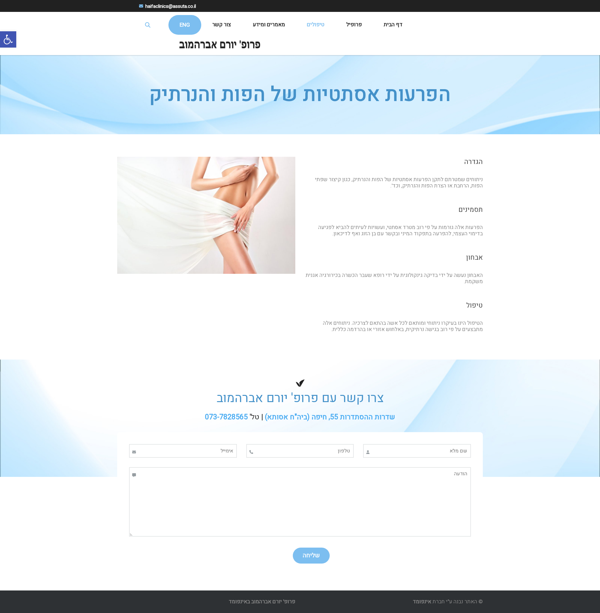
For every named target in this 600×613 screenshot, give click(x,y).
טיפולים (315, 24)
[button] (8, 39)
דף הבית (393, 24)
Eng (185, 25)
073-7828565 (226, 417)
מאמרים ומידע (269, 24)
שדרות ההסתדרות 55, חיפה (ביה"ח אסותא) (330, 417)
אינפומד (422, 601)
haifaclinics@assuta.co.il (170, 6)
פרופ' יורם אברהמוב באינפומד (262, 601)
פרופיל (354, 24)
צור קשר (221, 24)
